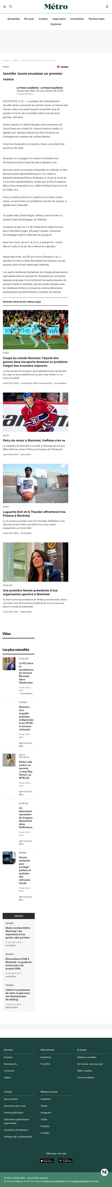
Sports (15, 60)
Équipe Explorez (12, 1007)
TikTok (44, 1119)
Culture (43, 18)
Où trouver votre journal (90, 1063)
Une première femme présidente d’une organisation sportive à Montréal (30, 592)
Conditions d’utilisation (16, 1130)
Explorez (56, 24)
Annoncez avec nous (15, 1105)
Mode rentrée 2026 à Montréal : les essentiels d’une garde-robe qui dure (18, 932)
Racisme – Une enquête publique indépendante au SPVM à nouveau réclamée (26, 718)
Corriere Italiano (85, 1077)
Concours (9, 1070)
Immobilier (77, 18)
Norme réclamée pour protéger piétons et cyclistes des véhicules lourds (25, 870)
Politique (23, 702)
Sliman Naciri (26, 454)
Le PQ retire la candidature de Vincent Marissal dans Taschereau (26, 672)
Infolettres (46, 1057)
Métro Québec (84, 1070)
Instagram (46, 1112)
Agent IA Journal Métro (25, 744)
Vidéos (7, 1077)
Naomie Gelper (26, 611)
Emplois (8, 1057)
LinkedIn (45, 1132)
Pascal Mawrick (26, 693)
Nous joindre (11, 1099)
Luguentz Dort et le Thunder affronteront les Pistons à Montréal (34, 513)
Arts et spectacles (24, 756)
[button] (4, 6)
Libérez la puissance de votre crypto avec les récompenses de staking (18, 994)
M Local (29, 18)
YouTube (45, 1126)
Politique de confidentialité (18, 1136)
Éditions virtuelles (86, 1057)
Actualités (13, 18)
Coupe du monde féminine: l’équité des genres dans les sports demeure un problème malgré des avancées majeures (35, 362)
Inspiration (59, 18)
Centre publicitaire (13, 1112)
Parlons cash (97, 18)
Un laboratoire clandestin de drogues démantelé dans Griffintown (26, 817)
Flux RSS (45, 1063)
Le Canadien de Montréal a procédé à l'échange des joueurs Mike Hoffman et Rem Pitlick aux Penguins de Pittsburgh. (34, 447)
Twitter (44, 1105)
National (23, 852)
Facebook (46, 1099)
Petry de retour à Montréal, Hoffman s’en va (34, 440)
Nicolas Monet (26, 533)
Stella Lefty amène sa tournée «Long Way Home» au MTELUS (25, 770)
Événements (10, 1063)
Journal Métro (11, 945)
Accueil (6, 60)
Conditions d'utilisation (80, 1181)
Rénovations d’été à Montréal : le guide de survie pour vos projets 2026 (19, 963)
